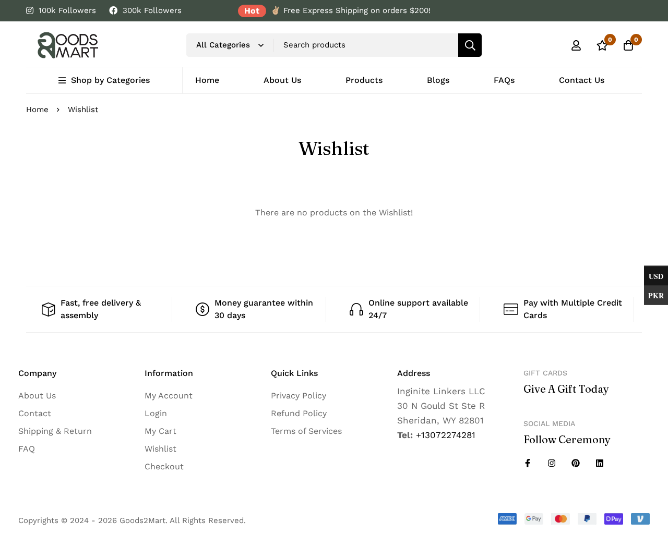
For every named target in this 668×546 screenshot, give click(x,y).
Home (37, 109)
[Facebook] (527, 463)
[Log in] (576, 45)
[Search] (470, 45)
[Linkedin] (599, 463)
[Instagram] (551, 463)
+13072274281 (445, 435)
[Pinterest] (575, 463)
